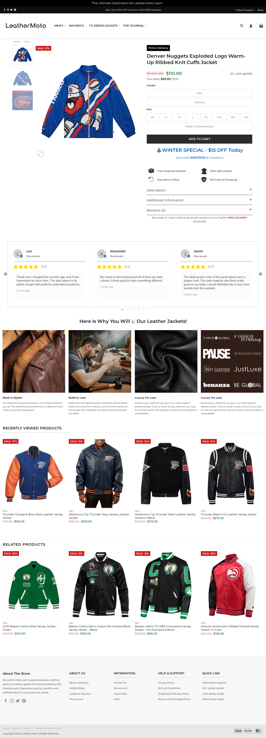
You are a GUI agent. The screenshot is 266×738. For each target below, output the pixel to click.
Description (156, 190)
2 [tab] (128, 309)
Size (149, 109)
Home (17, 41)
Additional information (165, 200)
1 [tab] (122, 309)
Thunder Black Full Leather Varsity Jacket (229, 514)
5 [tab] (144, 309)
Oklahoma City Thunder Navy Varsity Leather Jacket (99, 516)
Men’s (58, 25)
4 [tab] (139, 309)
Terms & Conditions (48, 728)
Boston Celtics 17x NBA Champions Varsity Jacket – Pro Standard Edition (163, 628)
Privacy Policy (22, 728)
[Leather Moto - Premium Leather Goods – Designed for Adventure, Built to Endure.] (26, 25)
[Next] (135, 101)
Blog (260, 10)
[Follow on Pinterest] (15, 10)
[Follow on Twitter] (11, 10)
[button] (241, 25)
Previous (5, 274)
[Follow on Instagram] (8, 10)
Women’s (76, 25)
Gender (151, 85)
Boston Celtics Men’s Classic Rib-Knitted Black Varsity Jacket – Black (100, 628)
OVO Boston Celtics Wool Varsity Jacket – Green (30, 628)
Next (260, 274)
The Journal (133, 25)
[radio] (199, 93)
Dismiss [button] (169, 3)
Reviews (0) (156, 210)
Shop (26, 41)
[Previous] (42, 101)
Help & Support (244, 10)
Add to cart (199, 139)
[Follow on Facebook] (4, 10)
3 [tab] (133, 309)
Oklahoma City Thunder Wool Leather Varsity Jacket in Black (165, 516)
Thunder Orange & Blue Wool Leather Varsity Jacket (33, 516)
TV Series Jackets (103, 25)
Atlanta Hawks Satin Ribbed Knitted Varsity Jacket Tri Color (230, 628)
